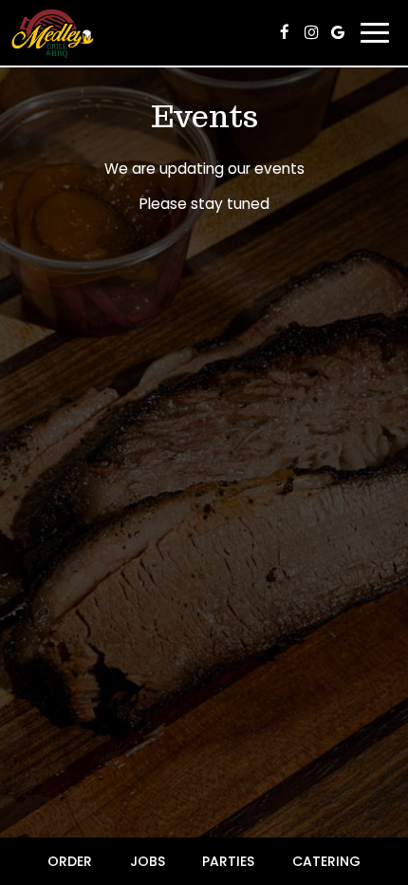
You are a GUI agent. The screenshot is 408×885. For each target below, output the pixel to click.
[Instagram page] (311, 32)
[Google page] (338, 32)
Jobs (147, 861)
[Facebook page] (284, 32)
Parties (228, 861)
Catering (326, 861)
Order (69, 861)
